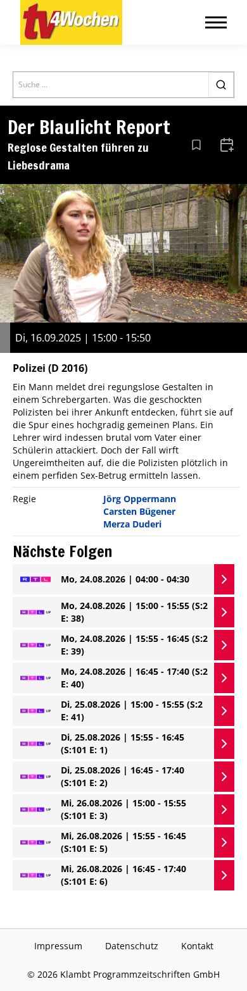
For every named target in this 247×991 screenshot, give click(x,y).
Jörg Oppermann (139, 499)
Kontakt (197, 946)
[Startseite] (71, 22)
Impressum (58, 946)
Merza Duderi (132, 524)
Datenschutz (131, 946)
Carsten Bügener (139, 511)
